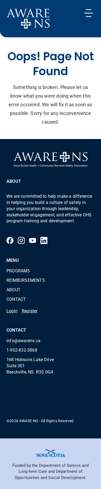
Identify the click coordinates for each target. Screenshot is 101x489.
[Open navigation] (89, 13)
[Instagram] (21, 240)
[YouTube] (32, 240)
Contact (16, 299)
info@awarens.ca (23, 340)
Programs (18, 270)
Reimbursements (25, 280)
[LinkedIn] (43, 240)
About (13, 289)
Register (30, 310)
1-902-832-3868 (21, 350)
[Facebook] (9, 240)
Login (12, 310)
